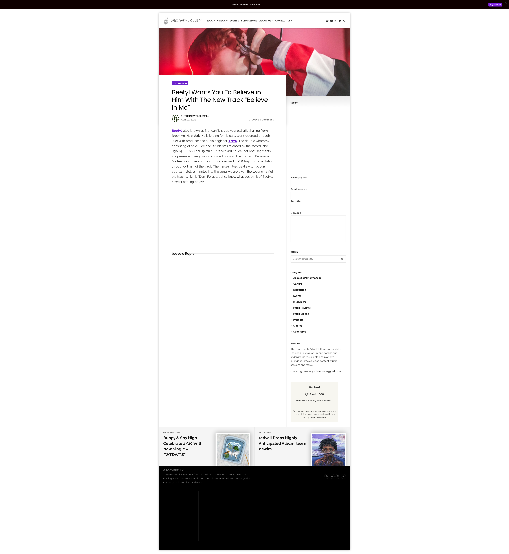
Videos (221, 20)
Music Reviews (302, 307)
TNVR (232, 141)
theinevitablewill (196, 116)
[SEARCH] (344, 20)
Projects (298, 319)
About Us (265, 20)
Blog (210, 20)
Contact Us (283, 20)
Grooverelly (173, 470)
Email (299, 189)
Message (296, 213)
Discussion (180, 83)
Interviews (299, 301)
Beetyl (177, 130)
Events (234, 20)
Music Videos (301, 313)
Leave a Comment (263, 120)
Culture (297, 283)
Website (296, 201)
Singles (297, 325)
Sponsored (299, 331)
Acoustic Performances (307, 277)
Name (299, 177)
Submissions (249, 20)
